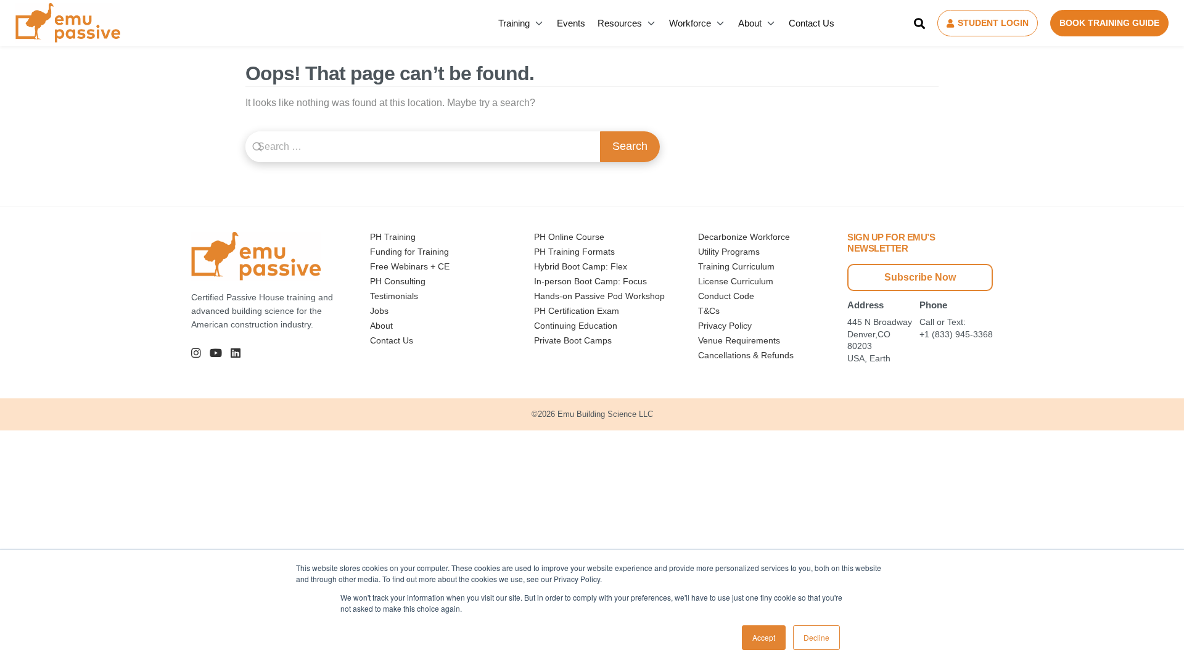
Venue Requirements (739, 340)
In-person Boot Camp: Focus (590, 281)
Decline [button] (816, 637)
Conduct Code (726, 296)
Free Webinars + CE (410, 266)
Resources (620, 23)
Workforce (690, 23)
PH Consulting (398, 281)
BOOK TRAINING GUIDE (1109, 23)
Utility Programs (729, 252)
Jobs (379, 311)
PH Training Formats (574, 252)
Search (630, 146)
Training (514, 23)
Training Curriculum (736, 266)
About (750, 23)
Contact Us (811, 23)
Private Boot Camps (573, 340)
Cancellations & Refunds (746, 355)
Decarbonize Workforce (744, 237)
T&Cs (709, 311)
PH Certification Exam (576, 311)
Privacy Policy (725, 326)
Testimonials (394, 296)
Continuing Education (575, 326)
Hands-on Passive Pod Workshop (599, 296)
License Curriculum (735, 281)
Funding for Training (409, 252)
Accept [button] (763, 637)
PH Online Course (569, 237)
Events (571, 23)
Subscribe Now (920, 277)
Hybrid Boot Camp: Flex (580, 266)
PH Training (393, 237)
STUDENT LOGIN (993, 23)
